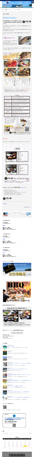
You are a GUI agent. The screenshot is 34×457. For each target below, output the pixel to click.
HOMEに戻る (5, 203)
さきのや (22, 187)
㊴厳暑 (4, 225)
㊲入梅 (4, 252)
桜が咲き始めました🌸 (10, 357)
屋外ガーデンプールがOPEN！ (11, 346)
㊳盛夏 (4, 239)
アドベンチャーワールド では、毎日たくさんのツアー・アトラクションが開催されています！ (18, 391)
